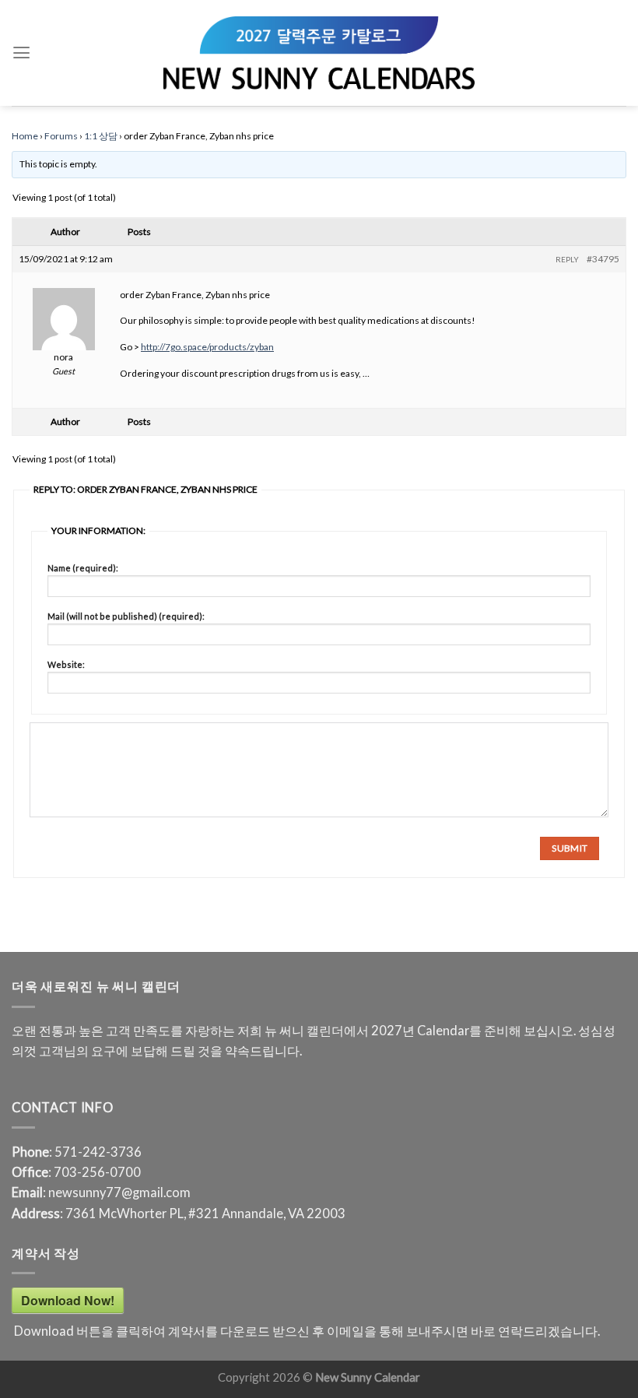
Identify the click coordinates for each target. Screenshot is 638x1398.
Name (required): (82, 568)
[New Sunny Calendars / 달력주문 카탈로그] (319, 53)
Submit (569, 848)
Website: (66, 664)
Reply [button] (567, 259)
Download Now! (67, 1300)
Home (25, 136)
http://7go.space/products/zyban (207, 347)
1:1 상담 (100, 136)
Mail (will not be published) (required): (126, 616)
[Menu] (21, 52)
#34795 (603, 259)
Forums (61, 136)
